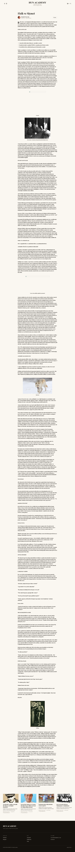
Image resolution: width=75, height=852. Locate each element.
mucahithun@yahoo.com (56, 837)
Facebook (53, 839)
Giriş (28, 841)
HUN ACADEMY (37, 2)
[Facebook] (4, 3)
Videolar (5, 837)
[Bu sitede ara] (70, 3)
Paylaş (54, 17)
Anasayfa (29, 837)
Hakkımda (29, 839)
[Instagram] (6, 3)
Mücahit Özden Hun (25, 16)
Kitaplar (4, 839)
